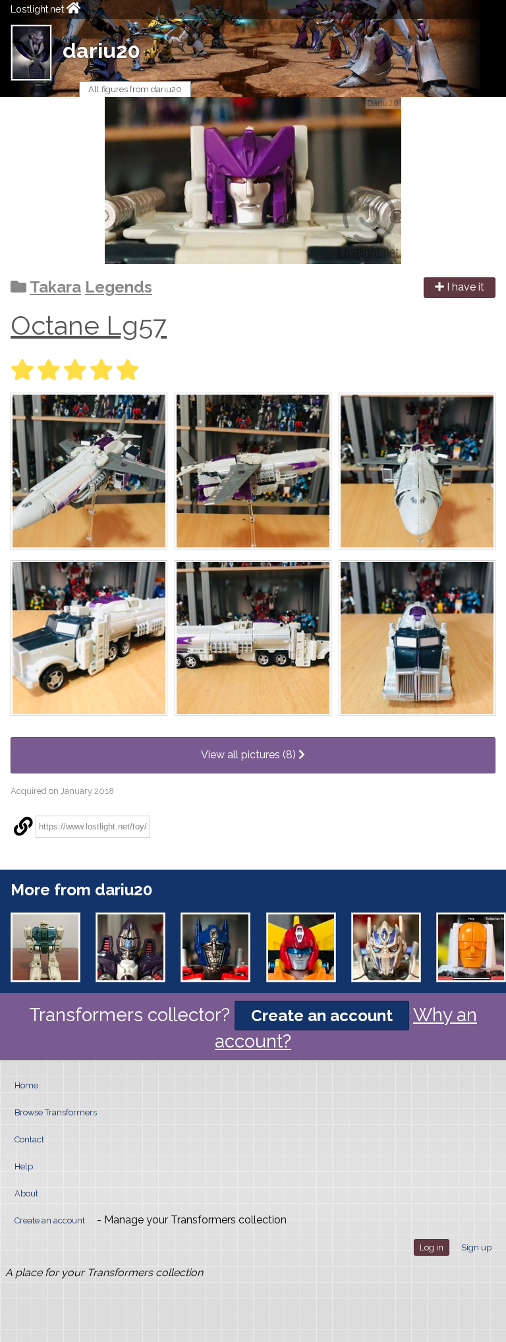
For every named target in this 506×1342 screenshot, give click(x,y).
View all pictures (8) (249, 754)
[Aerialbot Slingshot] (471, 947)
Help (23, 1166)
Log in (431, 1247)
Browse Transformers (55, 1112)
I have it (464, 287)
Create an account (322, 1015)
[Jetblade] (130, 947)
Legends (118, 286)
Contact (29, 1139)
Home (26, 1085)
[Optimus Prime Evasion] (215, 947)
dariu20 (101, 50)
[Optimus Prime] (386, 947)
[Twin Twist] (45, 947)
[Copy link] (23, 827)
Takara (55, 286)
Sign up (476, 1247)
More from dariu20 (81, 889)
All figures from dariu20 (135, 89)
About (26, 1193)
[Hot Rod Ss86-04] (301, 947)
